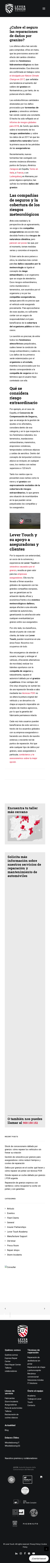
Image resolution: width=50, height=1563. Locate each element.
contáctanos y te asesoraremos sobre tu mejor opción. (23, 758)
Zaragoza (14, 169)
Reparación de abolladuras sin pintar (33, 1360)
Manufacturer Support (17, 1236)
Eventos (11, 1213)
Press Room (13, 1245)
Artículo (10, 1208)
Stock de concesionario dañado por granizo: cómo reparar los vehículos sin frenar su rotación (23, 1149)
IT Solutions (32, 1383)
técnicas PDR (28, 693)
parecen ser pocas (18, 243)
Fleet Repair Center (13, 1365)
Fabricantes (10, 1398)
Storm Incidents (14, 1255)
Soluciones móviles (35, 1380)
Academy (31, 1396)
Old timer (11, 1241)
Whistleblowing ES (12, 1446)
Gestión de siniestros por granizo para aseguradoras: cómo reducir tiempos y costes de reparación (23, 1160)
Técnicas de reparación (33, 1351)
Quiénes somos (13, 1350)
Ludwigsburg (16, 176)
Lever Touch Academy (17, 1231)
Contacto (31, 1405)
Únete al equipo (35, 1391)
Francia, (20, 172)
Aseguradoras (11, 1405)
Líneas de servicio (10, 1392)
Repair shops (13, 1250)
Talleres (8, 1411)
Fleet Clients (13, 1218)
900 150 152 (30, 1123)
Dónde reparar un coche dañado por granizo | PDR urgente (25, 1177)
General (10, 1222)
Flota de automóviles (13, 1408)
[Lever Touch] (15, 8)
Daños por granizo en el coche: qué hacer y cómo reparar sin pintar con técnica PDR (25, 1169)
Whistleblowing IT (12, 1443)
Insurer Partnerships (16, 1227)
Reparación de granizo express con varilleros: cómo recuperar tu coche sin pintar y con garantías (23, 1185)
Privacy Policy (35, 1544)
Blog (7, 1430)
